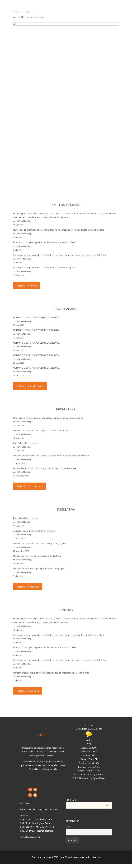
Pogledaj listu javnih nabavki (30, 386)
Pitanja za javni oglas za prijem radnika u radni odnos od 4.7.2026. (45, 242)
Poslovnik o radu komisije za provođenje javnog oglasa (39, 543)
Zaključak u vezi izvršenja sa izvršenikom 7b (34, 530)
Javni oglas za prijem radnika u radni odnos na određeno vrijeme (44, 267)
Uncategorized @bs (35, 17)
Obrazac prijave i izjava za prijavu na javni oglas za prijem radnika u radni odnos (51, 672)
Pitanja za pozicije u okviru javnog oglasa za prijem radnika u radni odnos (48, 417)
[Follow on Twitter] (35, 789)
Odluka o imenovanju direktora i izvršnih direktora (37, 555)
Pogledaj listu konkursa (28, 690)
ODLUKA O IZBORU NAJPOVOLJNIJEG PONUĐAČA (36, 317)
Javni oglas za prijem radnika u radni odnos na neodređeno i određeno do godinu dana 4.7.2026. (59, 255)
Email (68, 826)
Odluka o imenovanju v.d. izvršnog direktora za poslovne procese (44, 468)
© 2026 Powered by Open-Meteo (89, 778)
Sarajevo (89, 725)
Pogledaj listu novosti (27, 285)
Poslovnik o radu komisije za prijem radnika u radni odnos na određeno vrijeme (51, 455)
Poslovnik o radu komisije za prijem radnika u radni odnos (41, 430)
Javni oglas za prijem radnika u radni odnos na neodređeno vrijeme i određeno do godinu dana (58, 229)
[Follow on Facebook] (30, 789)
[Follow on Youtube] (35, 795)
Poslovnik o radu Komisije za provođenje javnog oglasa (39, 568)
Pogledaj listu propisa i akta (30, 486)
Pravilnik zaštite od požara (25, 443)
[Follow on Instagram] (30, 795)
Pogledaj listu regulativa (28, 586)
